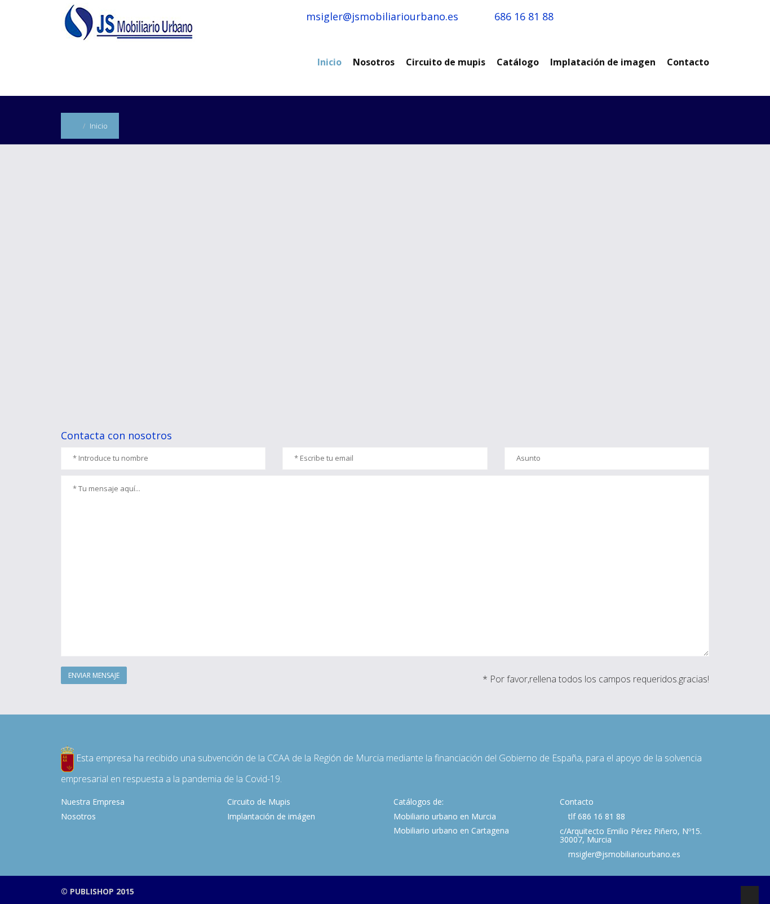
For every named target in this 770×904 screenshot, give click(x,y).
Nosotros (374, 62)
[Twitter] (688, 891)
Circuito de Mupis (258, 801)
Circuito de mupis (445, 62)
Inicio (329, 62)
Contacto (688, 62)
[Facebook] (673, 891)
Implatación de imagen (603, 62)
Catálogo (518, 62)
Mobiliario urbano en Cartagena (451, 830)
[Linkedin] (703, 891)
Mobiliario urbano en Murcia (444, 816)
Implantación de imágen (271, 816)
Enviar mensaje (94, 675)
